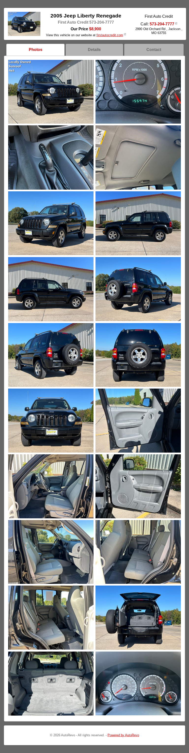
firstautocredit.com (109, 35)
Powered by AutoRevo (123, 735)
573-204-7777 (162, 24)
